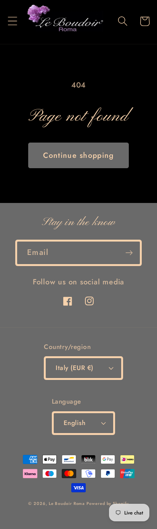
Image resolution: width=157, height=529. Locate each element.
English (75, 422)
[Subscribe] (129, 253)
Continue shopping (78, 155)
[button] (12, 21)
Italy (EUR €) (74, 367)
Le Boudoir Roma (67, 503)
